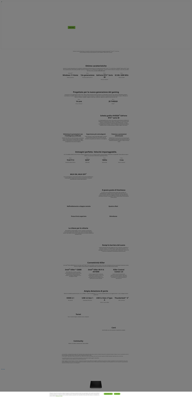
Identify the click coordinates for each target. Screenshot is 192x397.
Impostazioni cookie (108, 393)
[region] (96, 394)
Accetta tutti (117, 393)
